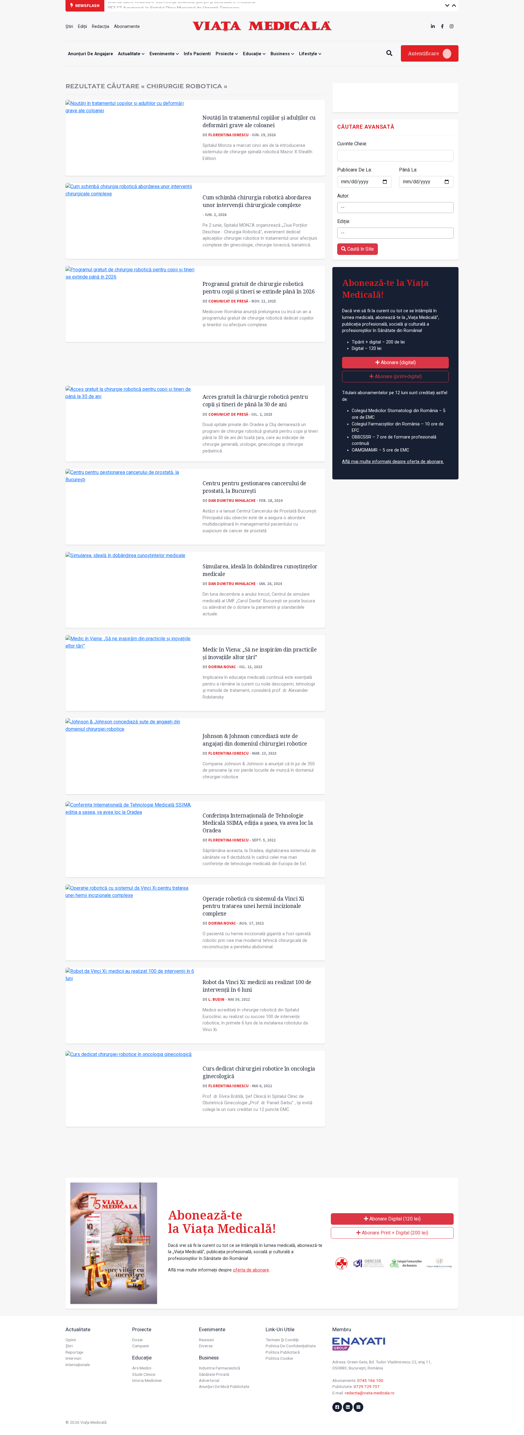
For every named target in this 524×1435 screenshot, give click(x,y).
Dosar (137, 1339)
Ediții (82, 26)
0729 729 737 (367, 1386)
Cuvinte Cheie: (352, 144)
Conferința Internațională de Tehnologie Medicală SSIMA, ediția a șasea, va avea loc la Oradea (258, 823)
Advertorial (209, 1380)
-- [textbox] (342, 207)
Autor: (343, 196)
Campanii (140, 1345)
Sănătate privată (214, 1374)
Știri (69, 26)
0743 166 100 (370, 1380)
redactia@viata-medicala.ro (370, 1392)
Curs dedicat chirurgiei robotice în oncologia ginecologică (259, 1072)
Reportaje (74, 1352)
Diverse (206, 1345)
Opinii (71, 1339)
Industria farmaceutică (219, 1368)
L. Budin (216, 999)
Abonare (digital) (398, 362)
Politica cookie (279, 1358)
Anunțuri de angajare (90, 53)
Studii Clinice (143, 1374)
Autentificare (424, 53)
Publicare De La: (354, 170)
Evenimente (162, 53)
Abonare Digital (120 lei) (394, 1219)
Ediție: (343, 221)
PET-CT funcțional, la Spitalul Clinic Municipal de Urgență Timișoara (173, 5)
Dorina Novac (222, 666)
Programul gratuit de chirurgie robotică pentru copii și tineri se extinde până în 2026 (258, 287)
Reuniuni (206, 1339)
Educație (253, 53)
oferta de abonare (251, 1270)
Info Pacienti (197, 53)
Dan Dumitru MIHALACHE (232, 500)
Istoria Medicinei (147, 1380)
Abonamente (127, 26)
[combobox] (395, 207)
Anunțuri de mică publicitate (224, 1386)
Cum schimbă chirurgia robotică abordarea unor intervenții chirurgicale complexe (257, 201)
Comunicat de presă (228, 301)
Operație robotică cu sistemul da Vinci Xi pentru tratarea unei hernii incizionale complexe (253, 906)
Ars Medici (141, 1368)
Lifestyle (308, 53)
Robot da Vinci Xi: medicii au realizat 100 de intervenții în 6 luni (257, 985)
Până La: (408, 170)
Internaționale (78, 1364)
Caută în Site (360, 249)
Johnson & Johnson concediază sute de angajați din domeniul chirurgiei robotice (255, 739)
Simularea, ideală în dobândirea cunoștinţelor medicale (260, 570)
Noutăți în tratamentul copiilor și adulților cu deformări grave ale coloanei (259, 121)
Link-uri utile (280, 1329)
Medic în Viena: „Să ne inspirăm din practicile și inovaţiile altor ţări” (260, 653)
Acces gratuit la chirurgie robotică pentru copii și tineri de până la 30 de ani (255, 400)
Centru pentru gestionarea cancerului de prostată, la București (254, 486)
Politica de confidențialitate (291, 1345)
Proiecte (225, 53)
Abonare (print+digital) (398, 376)
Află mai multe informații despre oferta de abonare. (393, 461)
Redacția (100, 26)
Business (280, 53)
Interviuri (73, 1358)
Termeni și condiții (282, 1339)
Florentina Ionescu (228, 134)
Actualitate (130, 53)
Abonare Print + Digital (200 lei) (394, 1233)
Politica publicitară (283, 1352)
